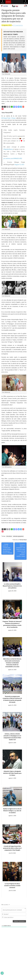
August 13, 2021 (19, 164)
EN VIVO (8, 2)
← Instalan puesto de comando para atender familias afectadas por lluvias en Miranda (7, 549)
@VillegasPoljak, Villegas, (8, 118)
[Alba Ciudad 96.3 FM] (14, 6)
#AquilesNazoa (8, 149)
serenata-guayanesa (18, 536)
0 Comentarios (18, 25)
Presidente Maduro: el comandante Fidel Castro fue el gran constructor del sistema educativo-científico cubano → (20, 551)
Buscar (25, 2)
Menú (2, 2)
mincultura (9, 536)
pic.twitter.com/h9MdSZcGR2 (12, 158)
